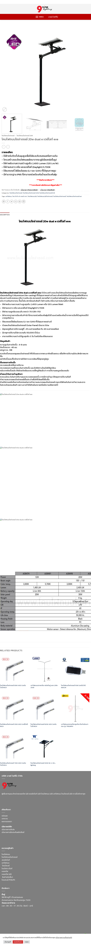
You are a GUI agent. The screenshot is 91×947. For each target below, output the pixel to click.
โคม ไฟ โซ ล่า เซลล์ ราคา (19, 196)
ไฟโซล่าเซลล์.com (72, 837)
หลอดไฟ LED (7, 874)
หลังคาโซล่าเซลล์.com (43, 882)
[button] (39, 17)
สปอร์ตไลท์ (6, 860)
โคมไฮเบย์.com (14, 801)
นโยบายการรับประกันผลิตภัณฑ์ (13, 832)
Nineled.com (28, 840)
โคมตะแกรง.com (51, 840)
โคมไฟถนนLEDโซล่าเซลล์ (45, 196)
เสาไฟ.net (5, 930)
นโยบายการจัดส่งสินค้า (47, 190)
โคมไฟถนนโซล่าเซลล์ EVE (47, 193)
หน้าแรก (5, 815)
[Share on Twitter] (12, 201)
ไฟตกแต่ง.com (29, 882)
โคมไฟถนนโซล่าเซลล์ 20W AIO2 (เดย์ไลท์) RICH (14, 725)
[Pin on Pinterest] (20, 201)
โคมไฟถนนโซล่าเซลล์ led (74, 196)
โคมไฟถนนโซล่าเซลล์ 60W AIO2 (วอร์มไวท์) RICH (43, 725)
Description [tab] (5, 215)
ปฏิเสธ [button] (27, 942)
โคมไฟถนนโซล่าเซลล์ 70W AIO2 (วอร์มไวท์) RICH (13, 764)
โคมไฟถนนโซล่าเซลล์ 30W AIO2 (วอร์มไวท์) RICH (13, 686)
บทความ (5, 818)
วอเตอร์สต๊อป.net (57, 799)
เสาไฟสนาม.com (48, 879)
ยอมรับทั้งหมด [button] (18, 942)
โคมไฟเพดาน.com (65, 840)
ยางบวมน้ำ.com (21, 879)
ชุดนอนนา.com (60, 930)
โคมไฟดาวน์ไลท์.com (73, 799)
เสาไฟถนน (9, 196)
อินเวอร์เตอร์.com (16, 882)
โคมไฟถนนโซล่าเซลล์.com (30, 801)
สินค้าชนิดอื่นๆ (7, 877)
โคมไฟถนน (6, 854)
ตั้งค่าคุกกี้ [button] (8, 942)
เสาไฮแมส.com (47, 837)
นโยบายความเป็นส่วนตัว (64, 938)
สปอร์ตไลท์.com (8, 840)
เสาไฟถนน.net (39, 840)
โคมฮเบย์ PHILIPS (8, 879)
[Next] (85, 68)
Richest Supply (8, 837)
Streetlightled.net (31, 930)
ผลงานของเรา (7, 821)
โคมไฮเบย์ (6, 865)
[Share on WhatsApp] (4, 201)
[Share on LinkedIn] (24, 201)
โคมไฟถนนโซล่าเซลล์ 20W (25, 135)
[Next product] (3, 146)
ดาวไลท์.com (59, 879)
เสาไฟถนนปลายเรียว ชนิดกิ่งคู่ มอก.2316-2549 (44, 686)
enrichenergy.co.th (46, 930)
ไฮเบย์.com (18, 840)
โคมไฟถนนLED (32, 196)
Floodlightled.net (17, 930)
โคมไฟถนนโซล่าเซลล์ (8, 135)
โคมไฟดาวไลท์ (7, 868)
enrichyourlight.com (41, 799)
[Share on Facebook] (8, 201)
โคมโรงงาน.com (59, 837)
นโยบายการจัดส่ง (8, 829)
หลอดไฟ (5, 871)
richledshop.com (34, 879)
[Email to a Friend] (16, 201)
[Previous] (6, 68)
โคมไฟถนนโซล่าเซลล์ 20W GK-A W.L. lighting (43, 764)
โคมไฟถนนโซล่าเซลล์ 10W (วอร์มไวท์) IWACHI (73, 686)
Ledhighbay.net (20, 837)
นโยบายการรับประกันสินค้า (29, 190)
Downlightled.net (34, 837)
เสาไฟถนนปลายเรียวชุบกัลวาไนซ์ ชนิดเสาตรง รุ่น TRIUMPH (74, 725)
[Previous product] (8, 146)
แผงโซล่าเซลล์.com (72, 879)
